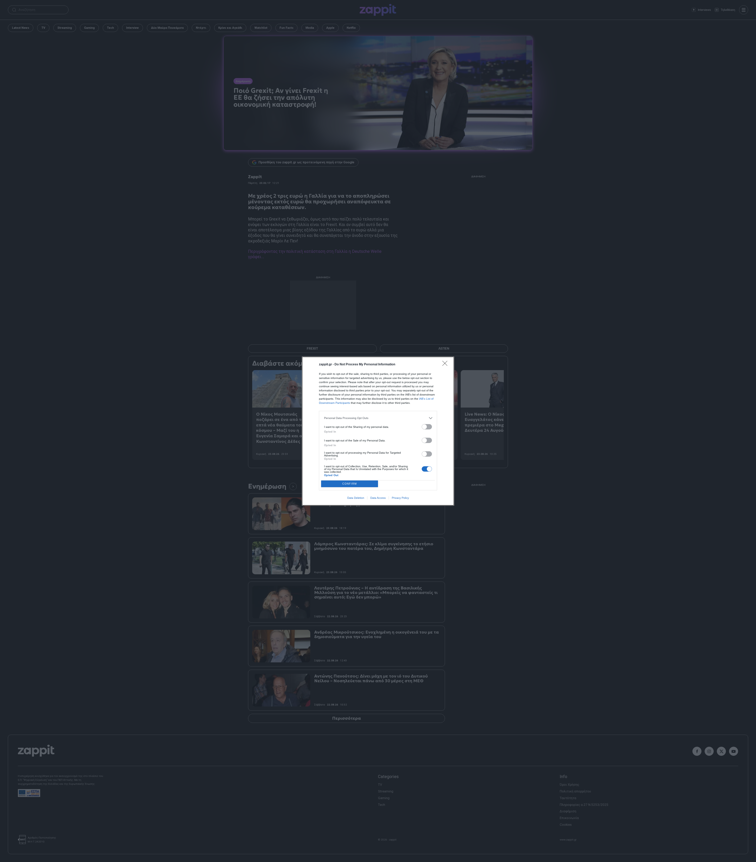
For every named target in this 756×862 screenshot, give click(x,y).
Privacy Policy (400, 497)
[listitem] (378, 418)
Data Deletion (355, 497)
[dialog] (378, 431)
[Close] (446, 364)
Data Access (378, 497)
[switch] (427, 426)
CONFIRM (349, 483)
